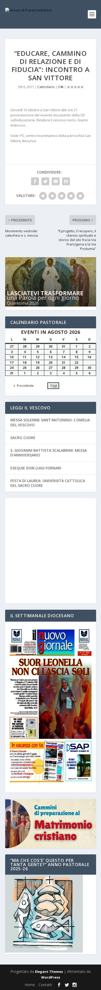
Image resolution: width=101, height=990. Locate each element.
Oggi (53, 385)
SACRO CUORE (22, 437)
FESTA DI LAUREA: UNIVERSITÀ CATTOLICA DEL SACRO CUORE (47, 483)
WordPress (50, 977)
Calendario (46, 86)
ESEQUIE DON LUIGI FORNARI (35, 468)
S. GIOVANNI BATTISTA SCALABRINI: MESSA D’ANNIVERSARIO (48, 452)
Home (30, 984)
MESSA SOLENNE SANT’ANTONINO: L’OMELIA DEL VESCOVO (50, 422)
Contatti (45, 984)
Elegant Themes (49, 971)
